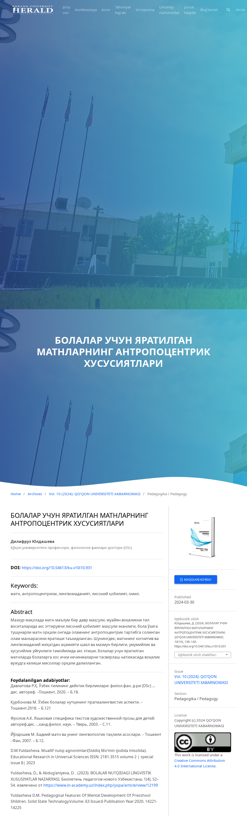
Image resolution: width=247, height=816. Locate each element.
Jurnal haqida (190, 10)
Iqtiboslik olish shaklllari (197, 654)
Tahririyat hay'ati (123, 10)
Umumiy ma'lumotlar (169, 10)
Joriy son (66, 10)
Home (16, 493)
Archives (35, 493)
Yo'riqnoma (145, 9)
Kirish (240, 9)
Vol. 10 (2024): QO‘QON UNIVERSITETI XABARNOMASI (94, 493)
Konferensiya (86, 9)
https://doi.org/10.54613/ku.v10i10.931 (57, 567)
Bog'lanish (209, 9)
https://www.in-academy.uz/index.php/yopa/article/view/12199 (100, 785)
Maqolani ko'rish (197, 580)
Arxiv (106, 9)
